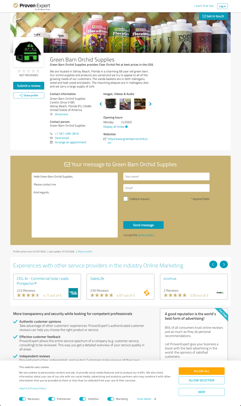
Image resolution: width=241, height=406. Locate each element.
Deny (201, 392)
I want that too (203, 6)
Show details (144, 399)
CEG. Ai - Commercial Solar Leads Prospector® (43, 281)
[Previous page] (213, 264)
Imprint (23, 388)
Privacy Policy (38, 388)
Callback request (139, 199)
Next (150, 104)
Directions (61, 114)
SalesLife (97, 278)
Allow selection (201, 380)
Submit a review (28, 85)
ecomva (170, 278)
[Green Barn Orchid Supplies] (28, 52)
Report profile (85, 251)
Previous (100, 104)
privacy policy (146, 235)
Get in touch (215, 16)
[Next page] (224, 264)
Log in (222, 6)
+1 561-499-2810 (67, 133)
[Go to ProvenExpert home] (31, 7)
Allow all (201, 371)
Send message (143, 224)
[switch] (51, 399)
